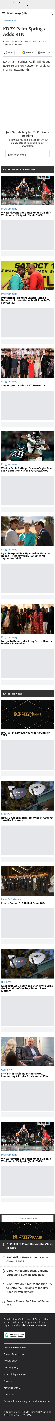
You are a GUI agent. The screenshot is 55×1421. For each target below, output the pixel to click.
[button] (3, 13)
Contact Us (9, 1394)
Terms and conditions (15, 1347)
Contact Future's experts (16, 1354)
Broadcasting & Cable (36, 41)
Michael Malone (14, 41)
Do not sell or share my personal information (27, 1401)
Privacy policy (10, 1360)
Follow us (30, 52)
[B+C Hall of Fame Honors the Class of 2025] (27, 1237)
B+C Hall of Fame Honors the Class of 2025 (29, 1246)
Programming (10, 20)
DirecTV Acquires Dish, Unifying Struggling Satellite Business (27, 1272)
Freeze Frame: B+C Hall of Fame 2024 (27, 1303)
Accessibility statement (15, 1374)
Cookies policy (11, 1367)
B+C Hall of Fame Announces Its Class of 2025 (27, 1259)
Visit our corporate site (34, 1325)
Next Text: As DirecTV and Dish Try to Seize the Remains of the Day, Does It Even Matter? (29, 1288)
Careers (8, 1381)
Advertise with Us (13, 1387)
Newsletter (46, 52)
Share (10, 52)
